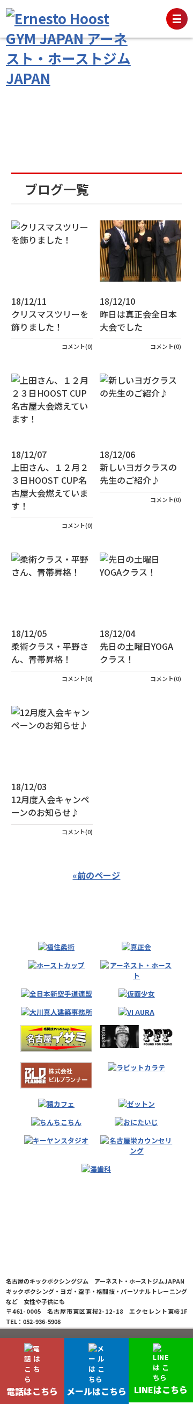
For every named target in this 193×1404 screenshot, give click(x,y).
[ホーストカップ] (56, 965)
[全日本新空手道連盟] (56, 993)
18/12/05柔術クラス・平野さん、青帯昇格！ (49, 646)
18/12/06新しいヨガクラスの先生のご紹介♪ (138, 467)
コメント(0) (77, 346)
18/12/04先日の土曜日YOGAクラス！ (136, 646)
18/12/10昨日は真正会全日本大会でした (138, 314)
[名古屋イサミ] (56, 1038)
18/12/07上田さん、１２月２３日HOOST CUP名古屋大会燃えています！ (49, 480)
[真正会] (136, 947)
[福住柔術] (56, 947)
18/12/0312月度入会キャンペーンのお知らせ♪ (50, 799)
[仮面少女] (136, 993)
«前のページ (96, 875)
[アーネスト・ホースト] (136, 970)
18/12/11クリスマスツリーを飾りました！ (49, 314)
